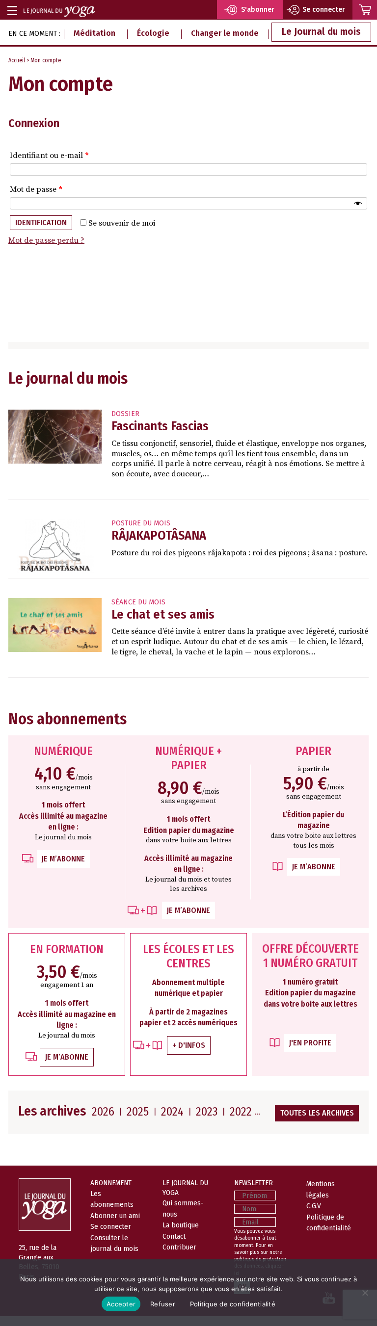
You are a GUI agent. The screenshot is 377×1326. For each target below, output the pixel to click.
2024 (172, 1111)
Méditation (94, 33)
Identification (41, 222)
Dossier (125, 414)
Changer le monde (225, 33)
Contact (174, 1236)
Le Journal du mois (321, 31)
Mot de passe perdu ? (46, 240)
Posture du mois (140, 523)
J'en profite (310, 1042)
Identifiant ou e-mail (49, 155)
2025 (138, 1111)
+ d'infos (188, 1045)
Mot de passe (36, 189)
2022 (241, 1111)
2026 (103, 1111)
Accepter (121, 1304)
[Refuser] (365, 1293)
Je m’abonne (63, 858)
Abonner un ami (115, 1215)
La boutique (180, 1225)
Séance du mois (138, 602)
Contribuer (179, 1247)
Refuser (162, 1304)
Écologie (153, 33)
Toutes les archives (317, 1113)
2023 (206, 1111)
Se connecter (110, 1226)
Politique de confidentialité (232, 1304)
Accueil (16, 60)
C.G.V (313, 1205)
